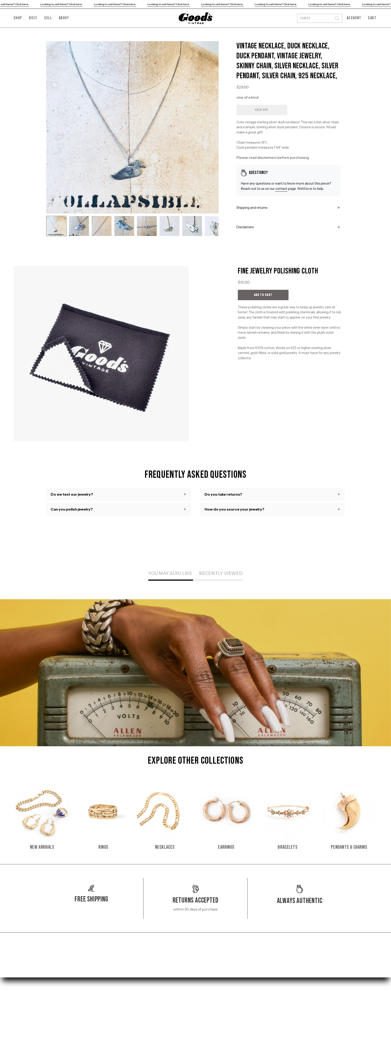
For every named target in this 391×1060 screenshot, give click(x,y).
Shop (50, 995)
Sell (49, 1010)
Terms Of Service (122, 1010)
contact (281, 189)
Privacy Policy (119, 1002)
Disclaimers (245, 227)
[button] (64, 18)
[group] (195, 817)
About (51, 1017)
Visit (50, 1002)
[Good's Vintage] (195, 18)
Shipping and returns (251, 208)
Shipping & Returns (124, 995)
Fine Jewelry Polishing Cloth (278, 271)
